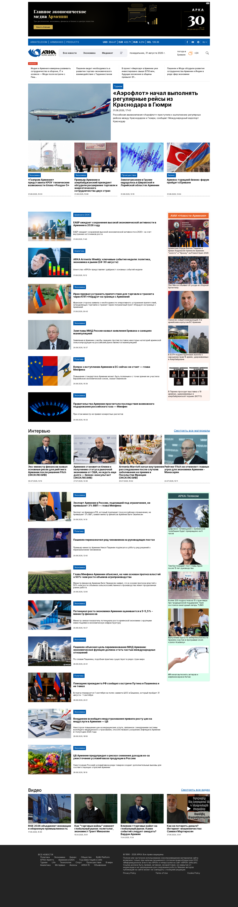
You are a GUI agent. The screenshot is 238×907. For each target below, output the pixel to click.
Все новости (70, 53)
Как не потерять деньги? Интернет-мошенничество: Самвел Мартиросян (184, 828)
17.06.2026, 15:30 (35, 832)
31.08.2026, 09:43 (80, 311)
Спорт (79, 862)
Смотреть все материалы (192, 430)
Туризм (118, 86)
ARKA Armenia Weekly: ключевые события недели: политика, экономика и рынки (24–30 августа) (112, 260)
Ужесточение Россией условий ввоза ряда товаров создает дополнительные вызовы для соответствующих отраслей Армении (117, 766)
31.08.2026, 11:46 (80, 239)
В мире (109, 862)
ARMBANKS (56, 42)
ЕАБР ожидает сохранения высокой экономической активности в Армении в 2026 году (114, 224)
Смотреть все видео (195, 789)
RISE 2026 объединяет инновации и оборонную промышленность (49, 827)
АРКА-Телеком (188, 496)
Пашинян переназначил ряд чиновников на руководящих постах (114, 539)
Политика (78, 359)
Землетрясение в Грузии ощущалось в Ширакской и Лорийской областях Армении (140, 182)
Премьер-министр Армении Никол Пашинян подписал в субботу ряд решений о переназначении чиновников (112, 548)
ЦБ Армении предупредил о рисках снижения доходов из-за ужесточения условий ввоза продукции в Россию (111, 757)
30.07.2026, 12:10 (35, 481)
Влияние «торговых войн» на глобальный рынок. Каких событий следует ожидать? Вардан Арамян (139, 830)
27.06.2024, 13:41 (174, 835)
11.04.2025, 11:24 (127, 837)
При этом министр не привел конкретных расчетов (98, 414)
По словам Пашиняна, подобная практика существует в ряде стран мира (108, 659)
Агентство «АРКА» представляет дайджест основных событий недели (107, 269)
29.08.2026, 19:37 (80, 348)
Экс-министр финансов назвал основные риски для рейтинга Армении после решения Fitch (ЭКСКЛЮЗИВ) (47, 470)
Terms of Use (161, 873)
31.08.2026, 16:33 (35, 194)
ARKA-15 (85, 865)
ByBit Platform (103, 857)
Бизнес (171, 175)
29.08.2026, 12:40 (80, 556)
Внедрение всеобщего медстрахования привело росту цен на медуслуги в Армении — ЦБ (112, 720)
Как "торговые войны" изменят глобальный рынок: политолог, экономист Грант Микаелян (94, 828)
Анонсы (73, 865)
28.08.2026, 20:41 (80, 664)
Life (54, 862)
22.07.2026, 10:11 (171, 481)
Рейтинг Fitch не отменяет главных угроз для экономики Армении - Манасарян (186, 469)
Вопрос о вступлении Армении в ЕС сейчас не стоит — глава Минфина (111, 368)
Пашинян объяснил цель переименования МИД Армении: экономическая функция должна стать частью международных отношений (114, 650)
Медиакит (107, 53)
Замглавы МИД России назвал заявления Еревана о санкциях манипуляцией (112, 332)
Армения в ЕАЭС (82, 215)
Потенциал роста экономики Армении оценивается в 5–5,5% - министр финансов (113, 612)
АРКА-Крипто (47, 859)
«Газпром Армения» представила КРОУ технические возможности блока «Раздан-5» (48, 182)
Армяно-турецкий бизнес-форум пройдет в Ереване (188, 181)
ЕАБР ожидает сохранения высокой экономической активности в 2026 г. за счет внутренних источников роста (112, 233)
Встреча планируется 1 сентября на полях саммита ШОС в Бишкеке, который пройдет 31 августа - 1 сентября (116, 694)
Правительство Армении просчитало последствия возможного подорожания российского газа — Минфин (113, 405)
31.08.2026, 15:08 (81, 194)
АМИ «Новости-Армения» (188, 215)
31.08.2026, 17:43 (122, 110)
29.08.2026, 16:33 (80, 420)
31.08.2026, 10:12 (80, 275)
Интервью (60, 865)
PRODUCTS (72, 42)
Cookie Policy (193, 873)
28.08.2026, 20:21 (80, 700)
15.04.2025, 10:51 (81, 835)
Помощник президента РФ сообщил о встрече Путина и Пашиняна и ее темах (116, 685)
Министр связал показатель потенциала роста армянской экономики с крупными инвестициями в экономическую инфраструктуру (112, 621)
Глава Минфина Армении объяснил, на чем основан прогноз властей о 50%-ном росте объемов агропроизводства (117, 575)
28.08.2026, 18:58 (80, 736)
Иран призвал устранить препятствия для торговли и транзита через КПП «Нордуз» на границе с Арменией (113, 295)
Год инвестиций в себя (90, 859)
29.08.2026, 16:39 (80, 384)
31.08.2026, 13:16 (127, 194)
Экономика (89, 53)
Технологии (65, 862)
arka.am (192, 862)
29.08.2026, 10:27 (80, 628)
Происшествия (129, 175)
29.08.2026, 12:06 (80, 592)
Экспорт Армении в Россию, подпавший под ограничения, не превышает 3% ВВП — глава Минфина (111, 504)
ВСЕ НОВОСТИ (45, 854)
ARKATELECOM (38, 42)
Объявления (100, 865)
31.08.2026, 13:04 (174, 194)
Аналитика (79, 251)
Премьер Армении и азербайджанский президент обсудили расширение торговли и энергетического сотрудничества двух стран (95, 185)
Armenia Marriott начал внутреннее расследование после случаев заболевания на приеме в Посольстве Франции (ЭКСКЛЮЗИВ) (141, 472)
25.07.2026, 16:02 (126, 481)
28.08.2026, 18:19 (80, 772)
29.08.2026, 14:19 (80, 519)
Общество (86, 857)
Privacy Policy (129, 873)
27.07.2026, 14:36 (81, 481)
